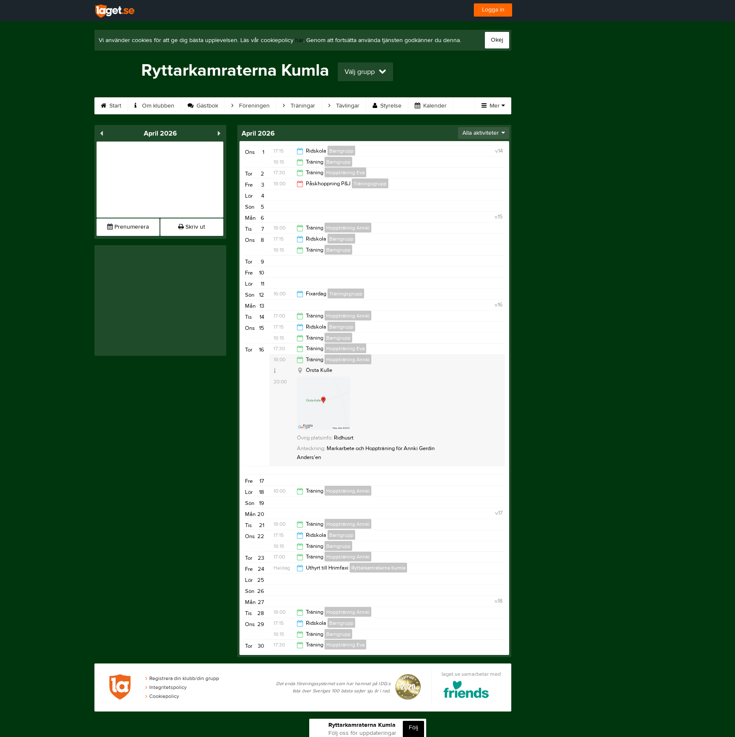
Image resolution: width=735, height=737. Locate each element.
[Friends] (466, 691)
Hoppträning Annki (348, 227)
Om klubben (157, 106)
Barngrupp (341, 150)
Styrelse (390, 106)
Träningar (302, 106)
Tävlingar (346, 106)
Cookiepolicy (164, 696)
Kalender (434, 106)
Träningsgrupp (370, 183)
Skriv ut (194, 227)
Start (114, 106)
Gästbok (206, 106)
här (299, 40)
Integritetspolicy (168, 687)
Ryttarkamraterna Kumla (378, 567)
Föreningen (253, 106)
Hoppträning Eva (345, 172)
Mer (494, 106)
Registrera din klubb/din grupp (184, 678)
